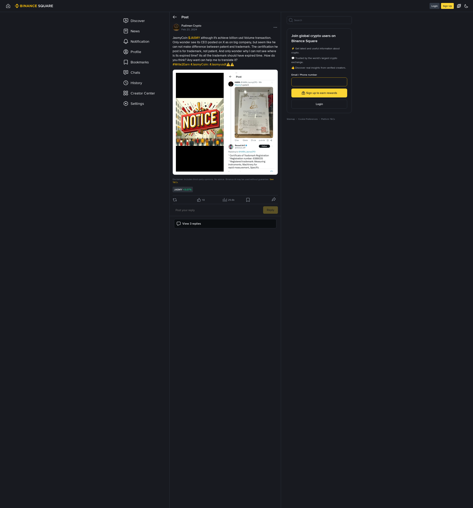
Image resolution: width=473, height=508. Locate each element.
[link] (143, 20)
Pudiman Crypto (191, 26)
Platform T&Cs (328, 119)
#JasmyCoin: (200, 64)
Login (434, 6)
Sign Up (447, 6)
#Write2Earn (181, 64)
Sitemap (291, 119)
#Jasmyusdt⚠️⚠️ (222, 64)
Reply (270, 210)
